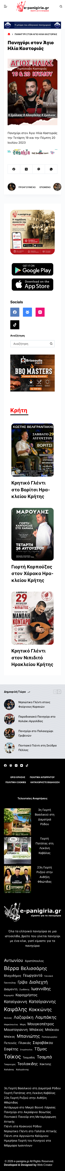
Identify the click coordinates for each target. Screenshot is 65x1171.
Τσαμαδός (29, 1057)
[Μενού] (5, 6)
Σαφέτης (11, 1049)
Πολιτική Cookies (15, 782)
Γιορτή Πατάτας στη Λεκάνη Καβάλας (29, 1093)
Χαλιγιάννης (22, 1069)
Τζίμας (40, 1049)
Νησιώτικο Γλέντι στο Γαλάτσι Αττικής (30, 1131)
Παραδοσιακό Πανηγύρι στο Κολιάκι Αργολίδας (36, 719)
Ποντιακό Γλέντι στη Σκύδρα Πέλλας (37, 748)
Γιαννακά (48, 976)
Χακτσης (45, 1064)
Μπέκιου (52, 1030)
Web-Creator (44, 1164)
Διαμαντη (11, 989)
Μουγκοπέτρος (40, 1024)
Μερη (23, 1024)
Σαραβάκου (43, 1042)
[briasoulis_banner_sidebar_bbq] (32, 373)
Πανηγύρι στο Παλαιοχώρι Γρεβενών (35, 733)
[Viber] (38, 169)
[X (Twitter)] (26, 169)
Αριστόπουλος (34, 961)
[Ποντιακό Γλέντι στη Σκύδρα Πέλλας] (9, 747)
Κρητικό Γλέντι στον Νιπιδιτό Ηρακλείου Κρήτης (32, 657)
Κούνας (8, 1018)
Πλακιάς (24, 1043)
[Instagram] (40, 312)
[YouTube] (21, 765)
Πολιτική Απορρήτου (42, 777)
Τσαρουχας (10, 1064)
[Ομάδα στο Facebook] (27, 312)
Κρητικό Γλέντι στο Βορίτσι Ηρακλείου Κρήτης (30, 489)
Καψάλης (15, 1009)
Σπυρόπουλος (26, 1049)
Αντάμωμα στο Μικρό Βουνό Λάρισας (30, 1107)
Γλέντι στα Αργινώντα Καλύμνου (26, 1136)
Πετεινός (10, 1043)
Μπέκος (9, 1036)
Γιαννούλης (10, 982)
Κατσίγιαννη (15, 1001)
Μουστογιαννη (16, 1030)
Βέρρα (11, 968)
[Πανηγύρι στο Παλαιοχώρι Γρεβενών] (9, 733)
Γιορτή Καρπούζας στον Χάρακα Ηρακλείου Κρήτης (32, 573)
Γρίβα (22, 982)
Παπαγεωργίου (49, 1036)
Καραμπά (9, 995)
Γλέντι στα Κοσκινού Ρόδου (23, 1126)
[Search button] (51, 343)
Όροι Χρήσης (17, 777)
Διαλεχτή (38, 982)
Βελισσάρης (34, 968)
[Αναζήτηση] (61, 6)
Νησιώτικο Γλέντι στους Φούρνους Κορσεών (34, 704)
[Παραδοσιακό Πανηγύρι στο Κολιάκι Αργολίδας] (9, 719)
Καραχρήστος (26, 995)
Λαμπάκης (46, 1017)
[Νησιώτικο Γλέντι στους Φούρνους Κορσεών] (9, 704)
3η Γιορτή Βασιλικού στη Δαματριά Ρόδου (32, 1088)
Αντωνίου (13, 960)
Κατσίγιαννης (42, 1001)
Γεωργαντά (32, 975)
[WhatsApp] (51, 169)
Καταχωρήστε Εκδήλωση (45, 782)
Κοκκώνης (40, 1009)
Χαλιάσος (9, 1069)
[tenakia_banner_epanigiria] (33, 152)
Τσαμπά (44, 1056)
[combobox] (29, 343)
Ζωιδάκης (24, 989)
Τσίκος (12, 1056)
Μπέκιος (36, 1029)
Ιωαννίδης (41, 988)
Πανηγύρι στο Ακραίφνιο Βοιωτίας (27, 1112)
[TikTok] (14, 324)
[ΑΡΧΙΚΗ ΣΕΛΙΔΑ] (9, 34)
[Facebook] (14, 169)
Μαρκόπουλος (11, 1024)
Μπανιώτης (28, 1036)
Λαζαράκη (23, 1017)
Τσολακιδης (27, 1063)
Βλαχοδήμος (12, 975)
